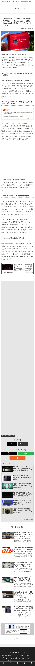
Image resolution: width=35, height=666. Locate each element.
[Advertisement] (17, 160)
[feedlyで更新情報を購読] (26, 453)
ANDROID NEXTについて (9, 655)
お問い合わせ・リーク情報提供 (9, 659)
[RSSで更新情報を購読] (17, 458)
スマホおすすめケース (25, 658)
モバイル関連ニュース (8, 435)
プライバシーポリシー (25, 655)
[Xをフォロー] (9, 453)
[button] (23, 444)
